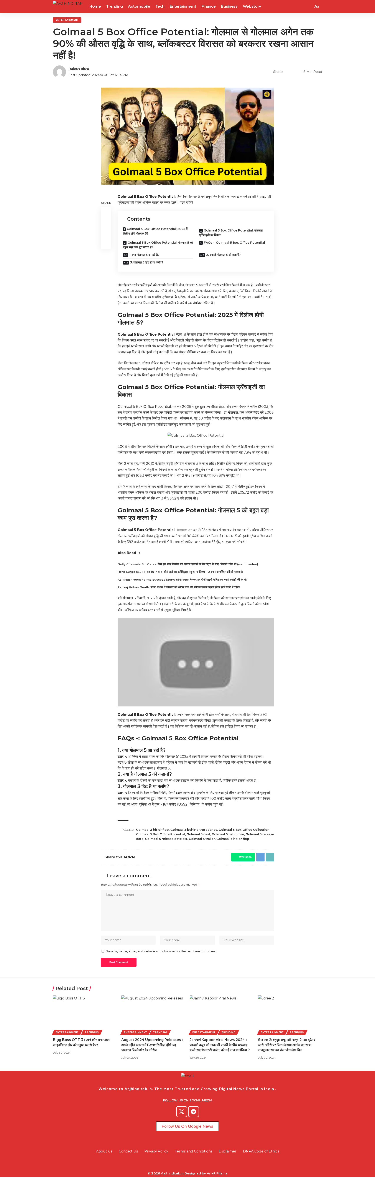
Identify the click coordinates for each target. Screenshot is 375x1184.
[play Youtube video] (196, 662)
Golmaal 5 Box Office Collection (244, 830)
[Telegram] (193, 1111)
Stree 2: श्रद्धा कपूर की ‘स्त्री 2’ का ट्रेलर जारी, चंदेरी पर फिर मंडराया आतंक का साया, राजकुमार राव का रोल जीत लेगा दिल (286, 1045)
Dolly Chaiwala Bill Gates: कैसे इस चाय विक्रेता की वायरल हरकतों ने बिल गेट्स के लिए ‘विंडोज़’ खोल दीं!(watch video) (188, 564)
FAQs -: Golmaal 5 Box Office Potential (234, 243)
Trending (92, 1032)
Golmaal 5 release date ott (166, 839)
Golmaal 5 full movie (228, 834)
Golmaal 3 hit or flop (152, 830)
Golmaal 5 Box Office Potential (160, 834)
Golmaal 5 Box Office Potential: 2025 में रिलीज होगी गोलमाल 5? (155, 231)
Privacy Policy (156, 1151)
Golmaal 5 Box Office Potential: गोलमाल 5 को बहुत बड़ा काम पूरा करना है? (158, 245)
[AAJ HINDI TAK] (67, 6)
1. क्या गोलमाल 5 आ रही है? (144, 255)
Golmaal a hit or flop (232, 839)
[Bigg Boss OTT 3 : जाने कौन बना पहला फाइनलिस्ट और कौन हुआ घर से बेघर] (85, 1014)
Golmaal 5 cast (198, 834)
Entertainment (67, 19)
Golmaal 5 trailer (202, 839)
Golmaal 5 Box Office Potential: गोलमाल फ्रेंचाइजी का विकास (231, 232)
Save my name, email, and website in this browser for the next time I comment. (161, 951)
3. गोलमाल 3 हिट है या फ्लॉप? (146, 262)
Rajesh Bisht (79, 69)
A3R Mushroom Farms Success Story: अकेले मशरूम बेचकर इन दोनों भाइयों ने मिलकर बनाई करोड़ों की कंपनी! (182, 579)
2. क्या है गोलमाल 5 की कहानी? (223, 255)
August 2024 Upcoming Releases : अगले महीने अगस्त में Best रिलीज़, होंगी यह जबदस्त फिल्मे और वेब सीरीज (152, 1045)
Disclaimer (228, 1151)
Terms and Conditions (193, 1151)
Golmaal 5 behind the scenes (193, 830)
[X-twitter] (181, 1111)
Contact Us (128, 1151)
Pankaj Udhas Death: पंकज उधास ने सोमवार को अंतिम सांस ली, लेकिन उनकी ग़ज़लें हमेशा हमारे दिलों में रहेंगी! (179, 587)
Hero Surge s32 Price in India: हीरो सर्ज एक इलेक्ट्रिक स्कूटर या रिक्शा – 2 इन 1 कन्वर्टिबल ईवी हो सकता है (180, 571)
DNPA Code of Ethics (261, 1151)
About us (104, 1151)
